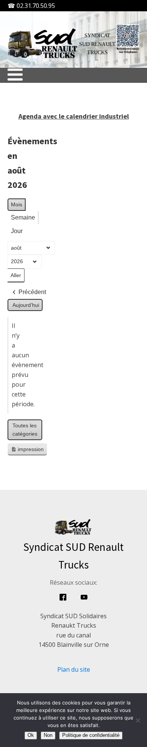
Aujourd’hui (25, 305)
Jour (17, 231)
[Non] (137, 720)
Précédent (32, 292)
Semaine (23, 217)
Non (48, 735)
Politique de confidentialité (90, 735)
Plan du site (73, 669)
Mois (16, 204)
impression (27, 451)
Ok (31, 735)
